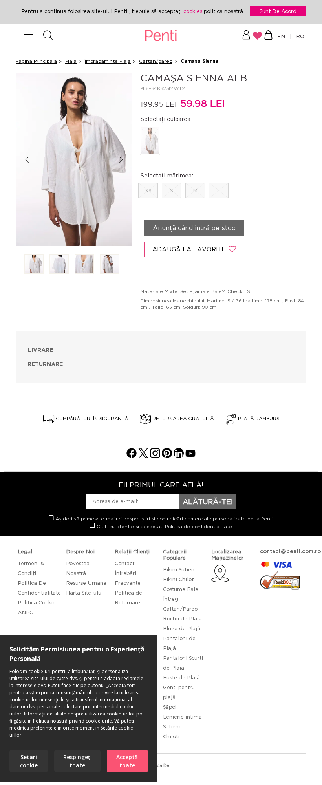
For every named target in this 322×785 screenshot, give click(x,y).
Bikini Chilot (178, 579)
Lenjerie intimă (182, 717)
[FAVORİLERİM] (257, 35)
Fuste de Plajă (181, 677)
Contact (124, 563)
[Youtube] (190, 456)
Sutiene (172, 726)
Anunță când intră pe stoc (194, 228)
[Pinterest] (167, 456)
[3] (84, 264)
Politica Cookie (37, 602)
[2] (59, 264)
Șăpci (169, 707)
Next (121, 160)
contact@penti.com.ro (290, 551)
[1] (34, 264)
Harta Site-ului (84, 592)
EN (282, 36)
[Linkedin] (179, 456)
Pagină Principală (36, 61)
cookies (193, 11)
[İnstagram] (155, 456)
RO (298, 36)
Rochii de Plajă (182, 618)
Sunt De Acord (278, 11)
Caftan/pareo (155, 61)
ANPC (25, 612)
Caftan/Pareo (180, 609)
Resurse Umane (86, 583)
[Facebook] (131, 456)
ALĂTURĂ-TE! (208, 501)
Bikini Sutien (178, 569)
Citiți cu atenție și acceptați (163, 526)
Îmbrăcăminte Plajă (108, 61)
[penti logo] (161, 36)
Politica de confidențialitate (198, 526)
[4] (109, 264)
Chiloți (171, 736)
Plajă (71, 61)
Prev (27, 160)
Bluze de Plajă (181, 628)
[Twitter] (143, 456)
